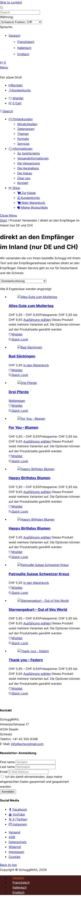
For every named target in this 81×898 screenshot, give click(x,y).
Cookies (14, 857)
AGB (12, 837)
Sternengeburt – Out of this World (38, 609)
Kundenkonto (30, 198)
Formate (23, 138)
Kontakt (22, 183)
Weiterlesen (17, 400)
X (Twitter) (19, 819)
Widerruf (15, 847)
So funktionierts (28, 153)
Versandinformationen (33, 158)
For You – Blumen (23, 427)
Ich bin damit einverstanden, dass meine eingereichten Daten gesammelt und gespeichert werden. (34, 781)
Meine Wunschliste (34, 207)
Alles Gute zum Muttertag (31, 306)
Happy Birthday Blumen (29, 478)
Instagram (19, 824)
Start (3, 220)
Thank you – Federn (26, 660)
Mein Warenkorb (33, 202)
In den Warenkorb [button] (36, 365)
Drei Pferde (19, 392)
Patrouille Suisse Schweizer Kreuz (39, 574)
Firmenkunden (22, 119)
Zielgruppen (25, 129)
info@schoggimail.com (27, 744)
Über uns (23, 178)
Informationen (22, 148)
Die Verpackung (28, 163)
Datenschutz (18, 842)
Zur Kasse (28, 193)
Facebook (19, 809)
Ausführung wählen (37, 319)
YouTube (18, 814)
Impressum (16, 852)
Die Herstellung (28, 168)
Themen (23, 134)
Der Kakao (24, 173)
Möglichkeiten (27, 124)
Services (23, 143)
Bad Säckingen (22, 356)
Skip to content (11, 2)
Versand (14, 832)
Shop (16, 188)
